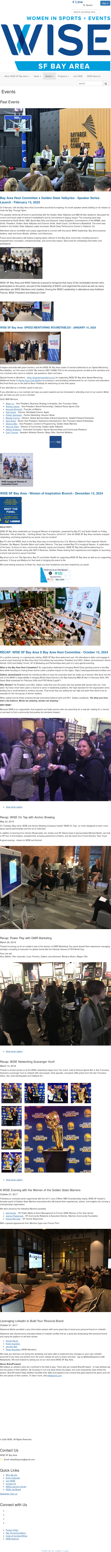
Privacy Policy (12, 1530)
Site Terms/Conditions (16, 1532)
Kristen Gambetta (14, 415)
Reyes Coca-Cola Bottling (30, 380)
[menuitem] (78, 76)
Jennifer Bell (11, 1346)
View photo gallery (14, 806)
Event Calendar (13, 1477)
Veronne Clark (12, 426)
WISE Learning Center (16, 1486)
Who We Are (11, 1475)
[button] (17, 76)
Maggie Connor (13, 417)
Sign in (105, 3)
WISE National (93, 76)
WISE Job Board (13, 1489)
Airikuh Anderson (13, 429)
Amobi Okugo (12, 1340)
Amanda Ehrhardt (14, 409)
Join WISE (78, 76)
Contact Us (11, 1483)
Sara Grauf (11, 420)
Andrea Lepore (13, 406)
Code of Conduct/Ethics (16, 1535)
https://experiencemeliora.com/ (41, 377)
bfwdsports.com (54, 1375)
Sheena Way (11, 423)
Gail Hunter (11, 412)
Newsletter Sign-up (8, 1493)
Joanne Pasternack (14, 1215)
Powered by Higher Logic (55, 1551)
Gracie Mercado (13, 1218)
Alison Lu (10, 403)
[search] (106, 83)
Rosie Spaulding (13, 1349)
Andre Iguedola (13, 1343)
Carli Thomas (12, 432)
